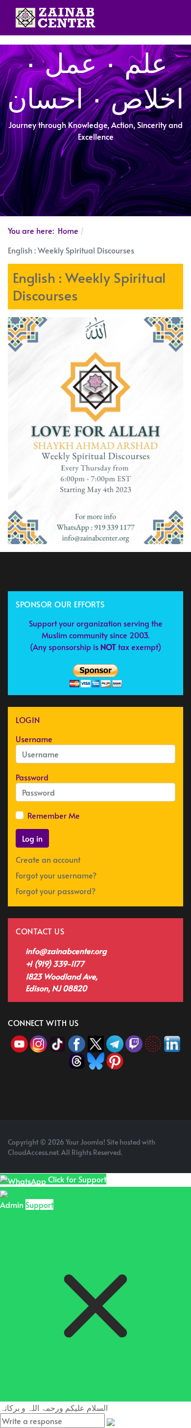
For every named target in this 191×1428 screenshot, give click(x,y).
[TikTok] (58, 1042)
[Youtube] (20, 1042)
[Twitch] (134, 1042)
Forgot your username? (56, 875)
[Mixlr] (154, 1042)
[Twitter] (96, 1042)
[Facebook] (76, 1042)
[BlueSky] (95, 1059)
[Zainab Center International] (56, 17)
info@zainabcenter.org (66, 950)
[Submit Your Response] (111, 1420)
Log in (32, 838)
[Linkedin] (172, 1042)
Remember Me (53, 815)
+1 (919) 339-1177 (54, 963)
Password (32, 777)
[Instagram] (38, 1042)
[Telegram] (115, 1042)
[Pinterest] (114, 1059)
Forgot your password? (56, 890)
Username (34, 738)
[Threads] (76, 1059)
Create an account (49, 859)
